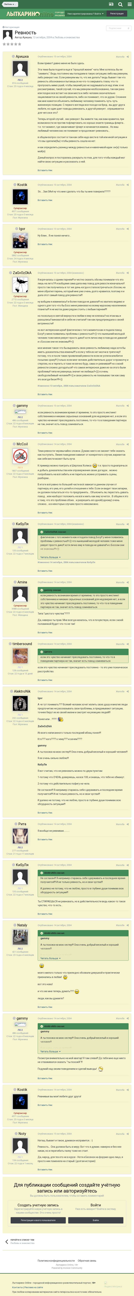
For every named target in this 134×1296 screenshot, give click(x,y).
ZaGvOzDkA (22, 273)
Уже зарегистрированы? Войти (84, 13)
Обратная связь (87, 1260)
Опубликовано (55, 56)
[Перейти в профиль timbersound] (20, 656)
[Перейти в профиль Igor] (20, 241)
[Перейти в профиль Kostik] (20, 197)
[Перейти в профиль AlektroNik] (20, 703)
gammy (22, 406)
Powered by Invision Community (67, 1268)
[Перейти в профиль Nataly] (20, 937)
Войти (96, 1220)
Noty (22, 1134)
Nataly (22, 925)
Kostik (22, 185)
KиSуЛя (22, 524)
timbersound (22, 644)
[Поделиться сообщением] (128, 56)
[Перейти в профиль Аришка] (7, 34)
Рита (22, 824)
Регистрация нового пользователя (38, 1220)
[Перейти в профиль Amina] (20, 594)
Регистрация (117, 13)
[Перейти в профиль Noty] (20, 1146)
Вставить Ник (45, 170)
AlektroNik (22, 691)
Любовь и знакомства (67, 37)
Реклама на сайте (33, 1287)
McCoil (22, 444)
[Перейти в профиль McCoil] (20, 456)
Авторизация (12, 27)
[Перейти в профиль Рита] (20, 836)
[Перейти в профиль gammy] (20, 412)
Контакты (17, 1287)
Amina (22, 582)
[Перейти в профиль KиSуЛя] (20, 536)
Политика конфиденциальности (56, 1260)
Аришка (27, 37)
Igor (22, 229)
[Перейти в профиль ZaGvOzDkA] (20, 285)
